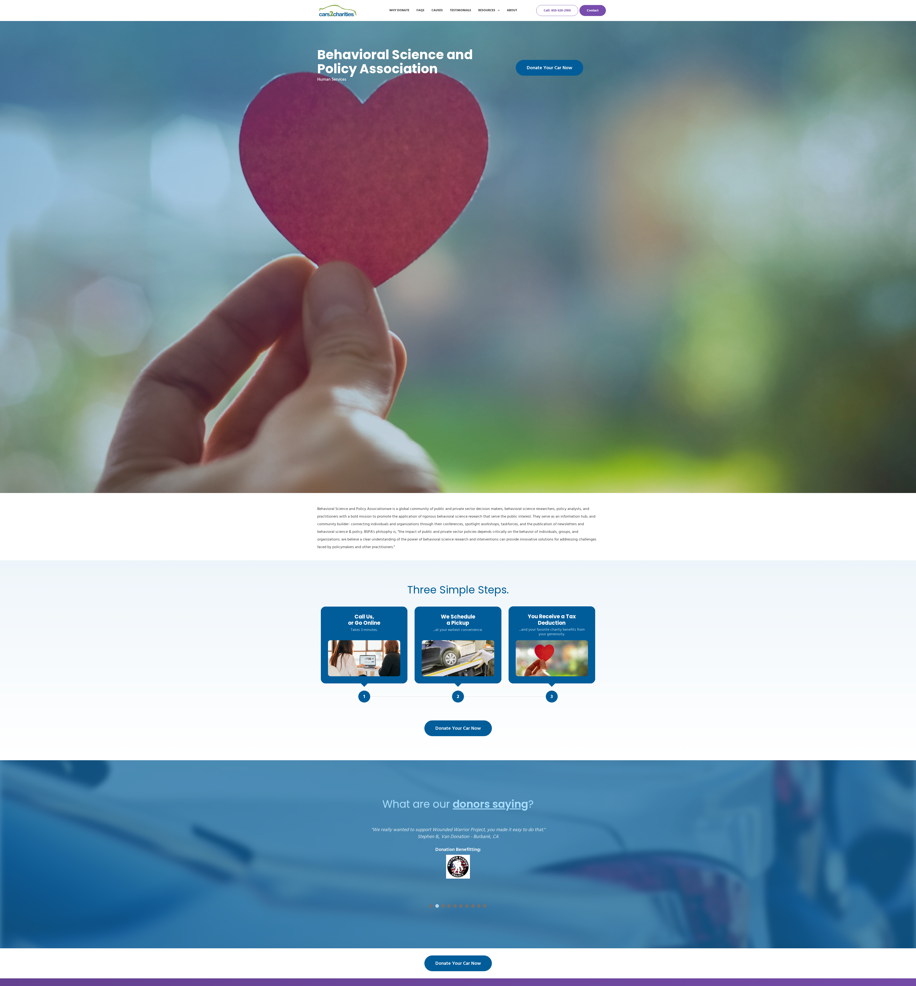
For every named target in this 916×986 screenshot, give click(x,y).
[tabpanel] (458, 860)
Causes (437, 10)
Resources (486, 10)
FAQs (420, 10)
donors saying (490, 804)
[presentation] (431, 906)
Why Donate (399, 10)
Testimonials (460, 10)
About (512, 10)
